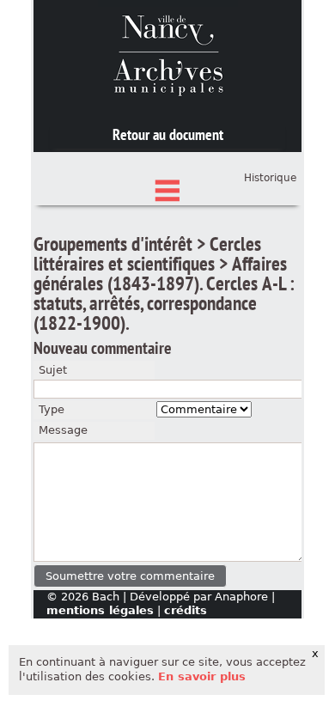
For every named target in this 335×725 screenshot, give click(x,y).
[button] (130, 576)
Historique (270, 178)
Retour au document (168, 134)
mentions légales (100, 610)
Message (63, 429)
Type (51, 409)
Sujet (53, 369)
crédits (185, 610)
